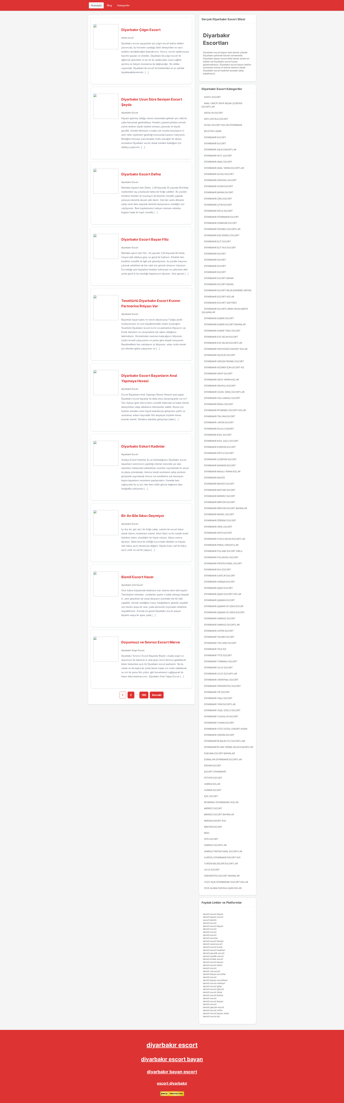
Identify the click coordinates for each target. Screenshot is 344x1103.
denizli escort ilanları (213, 941)
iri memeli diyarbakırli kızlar (221, 802)
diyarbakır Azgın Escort (132, 650)
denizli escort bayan (213, 914)
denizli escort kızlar (213, 947)
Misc (207, 833)
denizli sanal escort (212, 944)
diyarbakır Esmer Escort (219, 318)
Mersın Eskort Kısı (215, 820)
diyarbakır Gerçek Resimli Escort (224, 361)
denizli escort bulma (213, 995)
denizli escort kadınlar (214, 950)
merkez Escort (213, 808)
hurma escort (212, 790)
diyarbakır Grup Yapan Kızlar (221, 379)
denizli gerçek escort (213, 1007)
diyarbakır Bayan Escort (218, 192)
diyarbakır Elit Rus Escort (220, 247)
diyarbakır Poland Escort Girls (223, 551)
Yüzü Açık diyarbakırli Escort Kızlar (226, 882)
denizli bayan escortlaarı (215, 980)
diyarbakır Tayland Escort (220, 643)
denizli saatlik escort (213, 956)
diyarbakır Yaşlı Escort (218, 698)
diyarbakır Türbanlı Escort (220, 661)
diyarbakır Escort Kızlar (219, 296)
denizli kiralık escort (213, 959)
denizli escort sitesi (212, 965)
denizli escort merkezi (214, 983)
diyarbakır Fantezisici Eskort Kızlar (225, 349)
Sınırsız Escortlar (215, 845)
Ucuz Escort (212, 869)
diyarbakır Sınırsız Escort (219, 618)
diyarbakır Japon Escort (219, 422)
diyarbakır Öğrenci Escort (220, 520)
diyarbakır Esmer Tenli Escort (222, 330)
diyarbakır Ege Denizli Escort (221, 235)
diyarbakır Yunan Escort (219, 722)
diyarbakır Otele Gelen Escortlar (224, 539)
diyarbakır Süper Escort (219, 630)
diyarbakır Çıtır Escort (132, 585)
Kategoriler (123, 5)
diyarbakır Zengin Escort (219, 735)
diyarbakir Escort (129, 314)
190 (144, 694)
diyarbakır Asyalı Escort (219, 174)
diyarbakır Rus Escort (217, 569)
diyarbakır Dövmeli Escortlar (222, 229)
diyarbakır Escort (129, 112)
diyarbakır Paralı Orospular (221, 545)
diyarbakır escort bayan (172, 1059)
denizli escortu (210, 938)
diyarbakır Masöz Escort (219, 483)
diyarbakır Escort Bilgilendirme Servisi (227, 290)
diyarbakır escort (172, 1045)
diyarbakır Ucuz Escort (218, 667)
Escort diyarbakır (215, 771)
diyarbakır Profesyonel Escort (223, 563)
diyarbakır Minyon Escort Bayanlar (225, 508)
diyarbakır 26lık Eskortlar (220, 149)
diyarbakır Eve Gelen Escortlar (223, 343)
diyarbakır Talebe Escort (219, 637)
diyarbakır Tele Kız (215, 649)
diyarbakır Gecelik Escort (219, 355)
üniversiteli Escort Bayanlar (222, 875)
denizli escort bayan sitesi (216, 1013)
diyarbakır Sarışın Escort (219, 581)
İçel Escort (211, 796)
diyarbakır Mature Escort (219, 490)
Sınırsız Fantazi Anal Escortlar (223, 851)
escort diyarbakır (172, 1083)
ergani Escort (212, 765)
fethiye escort (213, 777)
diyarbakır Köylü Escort (219, 453)
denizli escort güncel (213, 989)
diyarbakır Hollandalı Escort (222, 398)
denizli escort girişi (212, 986)
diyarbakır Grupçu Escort (220, 385)
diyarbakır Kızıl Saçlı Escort (221, 441)
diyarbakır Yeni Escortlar (220, 704)
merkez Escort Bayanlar (219, 814)
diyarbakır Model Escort (219, 514)
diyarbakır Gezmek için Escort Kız (224, 367)
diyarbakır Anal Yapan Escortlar (224, 168)
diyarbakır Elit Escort (217, 241)
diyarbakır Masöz (214, 477)
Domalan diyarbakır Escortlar (223, 759)
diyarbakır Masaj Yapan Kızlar (222, 471)
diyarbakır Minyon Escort (219, 502)
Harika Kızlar (212, 784)
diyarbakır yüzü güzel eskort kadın (225, 728)
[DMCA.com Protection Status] (172, 1095)
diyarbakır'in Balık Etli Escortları (224, 741)
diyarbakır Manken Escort (220, 465)
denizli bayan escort (213, 917)
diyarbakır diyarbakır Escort (221, 217)
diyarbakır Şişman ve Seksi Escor (223, 606)
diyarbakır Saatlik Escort (219, 575)
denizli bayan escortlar (214, 974)
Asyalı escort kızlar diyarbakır (223, 125)
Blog (109, 5)
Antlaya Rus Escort (216, 119)
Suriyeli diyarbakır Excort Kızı (222, 857)
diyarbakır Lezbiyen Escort (220, 459)
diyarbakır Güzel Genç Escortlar (224, 392)
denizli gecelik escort (213, 953)
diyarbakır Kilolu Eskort (219, 428)
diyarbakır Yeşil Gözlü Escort (222, 710)
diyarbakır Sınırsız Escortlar (222, 624)
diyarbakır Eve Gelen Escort (221, 336)
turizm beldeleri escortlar (221, 863)
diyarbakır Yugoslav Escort (221, 716)
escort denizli (209, 920)
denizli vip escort (211, 971)
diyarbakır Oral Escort (218, 526)
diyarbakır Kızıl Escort (218, 434)
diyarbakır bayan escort (172, 1071)
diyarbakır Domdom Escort (220, 223)
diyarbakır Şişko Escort (218, 588)
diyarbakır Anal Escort (218, 161)
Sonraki (156, 694)
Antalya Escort (213, 112)
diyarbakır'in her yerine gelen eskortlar (228, 747)
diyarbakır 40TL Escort (218, 155)
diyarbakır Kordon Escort (220, 447)
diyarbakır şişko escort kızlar (222, 594)
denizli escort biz (211, 1016)
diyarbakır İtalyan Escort (219, 416)
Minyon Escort (213, 826)
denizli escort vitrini (213, 1010)
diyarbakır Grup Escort (218, 373)
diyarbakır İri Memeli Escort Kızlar (225, 410)
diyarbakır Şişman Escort (219, 600)
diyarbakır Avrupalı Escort (220, 180)
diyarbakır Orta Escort (218, 532)
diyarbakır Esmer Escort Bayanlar (225, 324)
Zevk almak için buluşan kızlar (223, 888)
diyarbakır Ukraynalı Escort (221, 679)
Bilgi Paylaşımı (212, 131)
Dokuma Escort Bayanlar (219, 753)
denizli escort (209, 923)
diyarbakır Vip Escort (217, 692)
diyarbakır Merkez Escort (219, 496)
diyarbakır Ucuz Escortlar (220, 673)
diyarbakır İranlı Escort (218, 404)
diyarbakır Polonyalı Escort (221, 557)
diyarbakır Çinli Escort (218, 198)
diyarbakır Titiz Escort (218, 655)
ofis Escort (211, 839)
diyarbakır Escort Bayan (218, 278)
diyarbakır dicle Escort (218, 210)
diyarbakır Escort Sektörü (220, 302)
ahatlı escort (127, 37)
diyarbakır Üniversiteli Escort (222, 686)
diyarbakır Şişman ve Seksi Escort (224, 612)
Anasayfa (96, 5)
